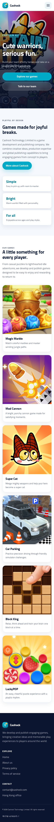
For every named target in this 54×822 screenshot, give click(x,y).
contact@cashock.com (14, 789)
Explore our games (27, 76)
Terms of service (11, 773)
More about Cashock (17, 165)
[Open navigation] (48, 5)
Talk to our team (27, 86)
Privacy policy (9, 768)
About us (7, 762)
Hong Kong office (11, 795)
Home (5, 757)
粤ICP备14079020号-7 (10, 816)
